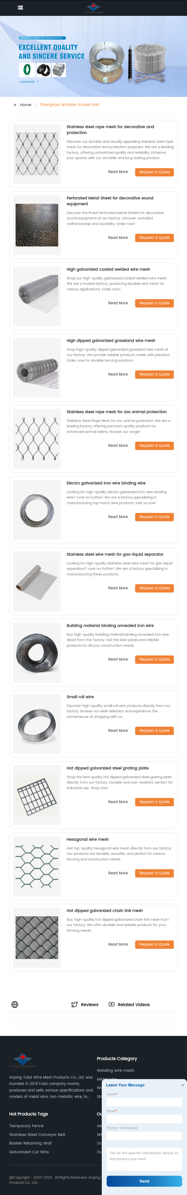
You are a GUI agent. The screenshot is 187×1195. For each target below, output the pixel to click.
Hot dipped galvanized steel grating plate (108, 768)
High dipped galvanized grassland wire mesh (111, 340)
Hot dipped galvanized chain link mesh (105, 911)
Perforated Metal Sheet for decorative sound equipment (110, 201)
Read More (118, 172)
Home (25, 105)
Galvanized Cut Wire (29, 1152)
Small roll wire (80, 697)
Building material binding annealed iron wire (110, 626)
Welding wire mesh (115, 1070)
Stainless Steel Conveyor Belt (37, 1135)
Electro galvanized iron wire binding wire (106, 483)
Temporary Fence (26, 1126)
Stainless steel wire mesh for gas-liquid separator (115, 554)
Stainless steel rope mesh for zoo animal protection (117, 412)
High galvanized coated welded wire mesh (108, 269)
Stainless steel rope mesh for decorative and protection (110, 130)
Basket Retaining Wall (30, 1143)
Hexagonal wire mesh (88, 839)
